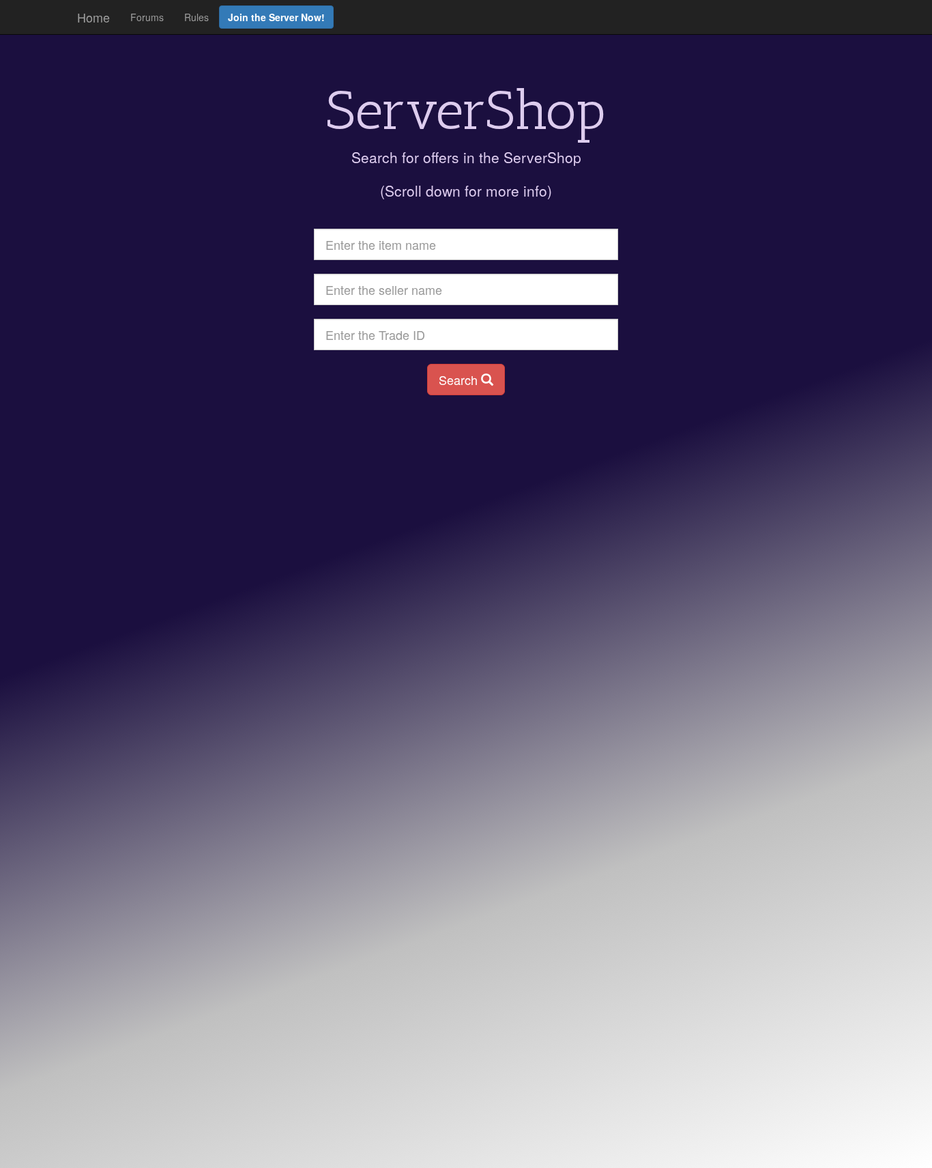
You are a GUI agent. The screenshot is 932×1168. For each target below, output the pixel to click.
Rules (196, 17)
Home (93, 17)
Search (460, 379)
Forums (147, 17)
